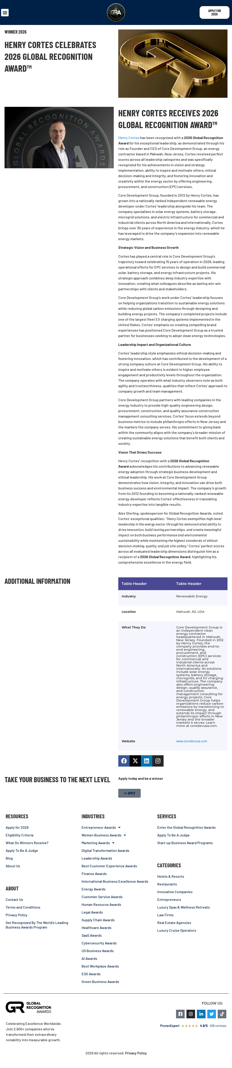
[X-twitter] (135, 761)
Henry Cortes (128, 137)
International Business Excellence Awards (115, 881)
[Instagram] (158, 761)
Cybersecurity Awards (99, 943)
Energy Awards (94, 889)
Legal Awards (92, 912)
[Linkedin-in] (201, 1014)
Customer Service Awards (102, 896)
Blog (9, 858)
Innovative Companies (175, 892)
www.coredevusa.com (191, 741)
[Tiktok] (222, 1014)
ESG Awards (91, 974)
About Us (13, 866)
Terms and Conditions (23, 907)
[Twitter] (211, 1014)
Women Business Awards (101, 835)
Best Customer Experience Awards (109, 866)
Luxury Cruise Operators (176, 930)
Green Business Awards (100, 981)
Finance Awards (94, 873)
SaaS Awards (92, 935)
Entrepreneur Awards (99, 827)
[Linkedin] (146, 761)
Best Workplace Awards (100, 966)
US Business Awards (98, 950)
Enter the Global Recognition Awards (186, 827)
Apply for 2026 (17, 827)
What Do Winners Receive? (27, 843)
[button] (5, 12)
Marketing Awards (96, 843)
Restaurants (167, 884)
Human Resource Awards (101, 904)
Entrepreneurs (169, 899)
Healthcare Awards (96, 927)
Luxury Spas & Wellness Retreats (183, 907)
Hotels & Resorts (170, 876)
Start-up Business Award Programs (185, 843)
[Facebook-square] (180, 1014)
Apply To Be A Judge (22, 850)
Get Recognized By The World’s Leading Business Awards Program (37, 924)
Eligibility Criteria (19, 835)
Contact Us (14, 899)
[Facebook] (124, 761)
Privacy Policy (16, 915)
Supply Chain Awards (98, 920)
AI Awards (89, 958)
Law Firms (165, 915)
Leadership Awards (97, 858)
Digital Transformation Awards (105, 850)
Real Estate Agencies (174, 922)
